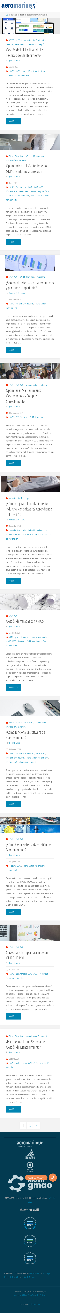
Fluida (30, 1304)
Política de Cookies (28, 1277)
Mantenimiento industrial (27, 191)
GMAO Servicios (21, 71)
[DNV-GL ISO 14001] (30, 1242)
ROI (39, 973)
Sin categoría (39, 44)
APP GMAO (13, 40)
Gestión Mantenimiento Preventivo (22, 753)
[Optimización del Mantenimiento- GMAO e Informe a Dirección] (30, 142)
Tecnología (25, 498)
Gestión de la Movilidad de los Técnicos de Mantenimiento (24, 52)
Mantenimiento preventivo (24, 44)
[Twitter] (30, 1209)
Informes (29, 156)
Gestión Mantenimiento (17, 187)
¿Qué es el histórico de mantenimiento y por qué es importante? (30, 285)
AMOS (11, 637)
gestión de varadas (21, 637)
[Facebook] (38, 1209)
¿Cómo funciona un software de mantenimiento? (25, 734)
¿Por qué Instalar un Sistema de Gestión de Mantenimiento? (25, 1044)
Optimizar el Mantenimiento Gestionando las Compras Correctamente (23, 396)
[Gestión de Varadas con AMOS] (30, 602)
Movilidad (41, 71)
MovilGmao (32, 71)
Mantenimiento (29, 40)
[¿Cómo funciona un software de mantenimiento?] (30, 708)
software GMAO (36, 195)
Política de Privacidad (12, 1277)
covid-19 (12, 530)
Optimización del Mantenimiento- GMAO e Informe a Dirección (27, 168)
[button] (53, 1177)
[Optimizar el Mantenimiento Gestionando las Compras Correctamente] (30, 371)
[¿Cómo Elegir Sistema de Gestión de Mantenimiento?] (30, 825)
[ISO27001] (30, 1259)
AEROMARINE (34, 1273)
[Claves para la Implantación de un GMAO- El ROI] (30, 933)
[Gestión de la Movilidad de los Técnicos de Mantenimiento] (30, 26)
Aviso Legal (46, 1273)
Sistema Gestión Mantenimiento (17, 75)
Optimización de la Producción (17, 160)
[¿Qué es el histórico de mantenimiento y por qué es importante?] (30, 263)
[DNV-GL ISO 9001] (30, 1224)
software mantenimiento (27, 762)
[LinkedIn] (34, 1209)
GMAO (20, 40)
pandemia (39, 530)
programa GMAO (44, 191)
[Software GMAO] (19, 5)
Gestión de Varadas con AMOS (25, 621)
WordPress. (37, 1304)
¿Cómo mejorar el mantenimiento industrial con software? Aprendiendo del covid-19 (29, 509)
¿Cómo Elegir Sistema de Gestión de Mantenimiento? (28, 847)
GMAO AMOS (19, 156)
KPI (21, 276)
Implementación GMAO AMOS (26, 973)
